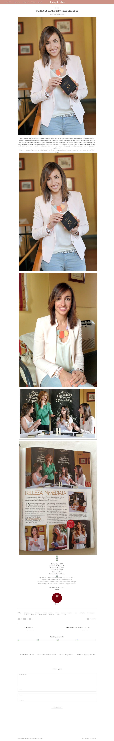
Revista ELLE (43, 614)
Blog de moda (28, 613)
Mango (26, 614)
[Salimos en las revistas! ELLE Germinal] (57, 76)
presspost (34, 614)
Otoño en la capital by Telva (27, 654)
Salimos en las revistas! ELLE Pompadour (66, 655)
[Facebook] (93, 2)
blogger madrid (47, 613)
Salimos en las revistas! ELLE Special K (47, 654)
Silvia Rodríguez (92, 738)
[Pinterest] (102, 2)
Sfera (58, 614)
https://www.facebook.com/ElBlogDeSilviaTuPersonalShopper (60, 582)
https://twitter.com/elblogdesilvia (62, 580)
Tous (64, 614)
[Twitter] (95, 2)
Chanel (57, 613)
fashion (82, 613)
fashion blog (91, 613)
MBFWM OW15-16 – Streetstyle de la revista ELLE (86, 655)
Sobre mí (8, 2)
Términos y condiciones (24, 6)
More (40, 2)
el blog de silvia (67, 613)
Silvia (62, 14)
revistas (51, 614)
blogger (37, 613)
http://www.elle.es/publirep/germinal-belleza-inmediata (57, 144)
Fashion (17, 2)
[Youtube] (100, 2)
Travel (33, 2)
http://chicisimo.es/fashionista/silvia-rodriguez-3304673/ (60, 584)
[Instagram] (98, 2)
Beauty (26, 2)
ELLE (76, 613)
